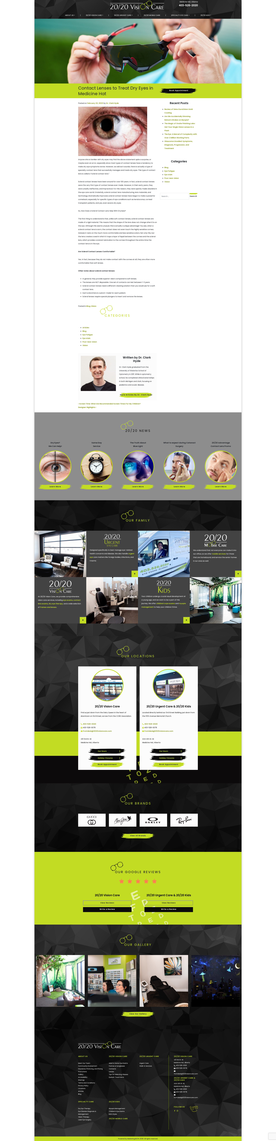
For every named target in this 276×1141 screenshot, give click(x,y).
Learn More (55, 486)
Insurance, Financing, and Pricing (90, 1069)
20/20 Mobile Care (152, 15)
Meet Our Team (84, 1063)
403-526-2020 (188, 5)
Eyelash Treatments (116, 1077)
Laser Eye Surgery (84, 1120)
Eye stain (86, 338)
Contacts (112, 1069)
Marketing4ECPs (133, 1139)
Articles (85, 327)
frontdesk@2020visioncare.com (97, 731)
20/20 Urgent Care (122, 15)
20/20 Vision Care (94, 15)
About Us (69, 15)
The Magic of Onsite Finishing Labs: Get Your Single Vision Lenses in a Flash (179, 127)
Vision (93, 306)
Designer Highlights (87, 407)
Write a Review (107, 909)
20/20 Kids (205, 15)
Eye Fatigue (87, 334)
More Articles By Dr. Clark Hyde (136, 395)
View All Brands (138, 835)
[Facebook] (174, 1111)
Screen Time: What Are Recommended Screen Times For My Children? (110, 404)
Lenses (111, 1072)
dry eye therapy (56, 603)
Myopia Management (117, 1108)
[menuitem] (70, 15)
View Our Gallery (138, 1014)
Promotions (82, 1072)
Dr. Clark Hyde (112, 103)
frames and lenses (48, 607)
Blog (88, 306)
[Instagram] (177, 1111)
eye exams (68, 600)
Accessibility (82, 1077)
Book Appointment (178, 90)
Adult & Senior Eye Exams (118, 1063)
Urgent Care (144, 1063)
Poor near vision (89, 342)
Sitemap (81, 1080)
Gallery (80, 1074)
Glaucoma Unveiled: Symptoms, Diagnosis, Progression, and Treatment (178, 145)
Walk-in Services (146, 1066)
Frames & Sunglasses (117, 1066)
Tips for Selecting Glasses (118, 1074)
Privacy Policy (83, 1086)
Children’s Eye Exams (117, 1111)
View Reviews (107, 903)
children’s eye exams (165, 603)
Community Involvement (87, 1066)
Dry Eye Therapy (84, 1108)
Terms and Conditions (86, 1083)
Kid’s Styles (113, 1114)
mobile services (219, 554)
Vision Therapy (83, 1117)
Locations (81, 1088)
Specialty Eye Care (179, 15)
